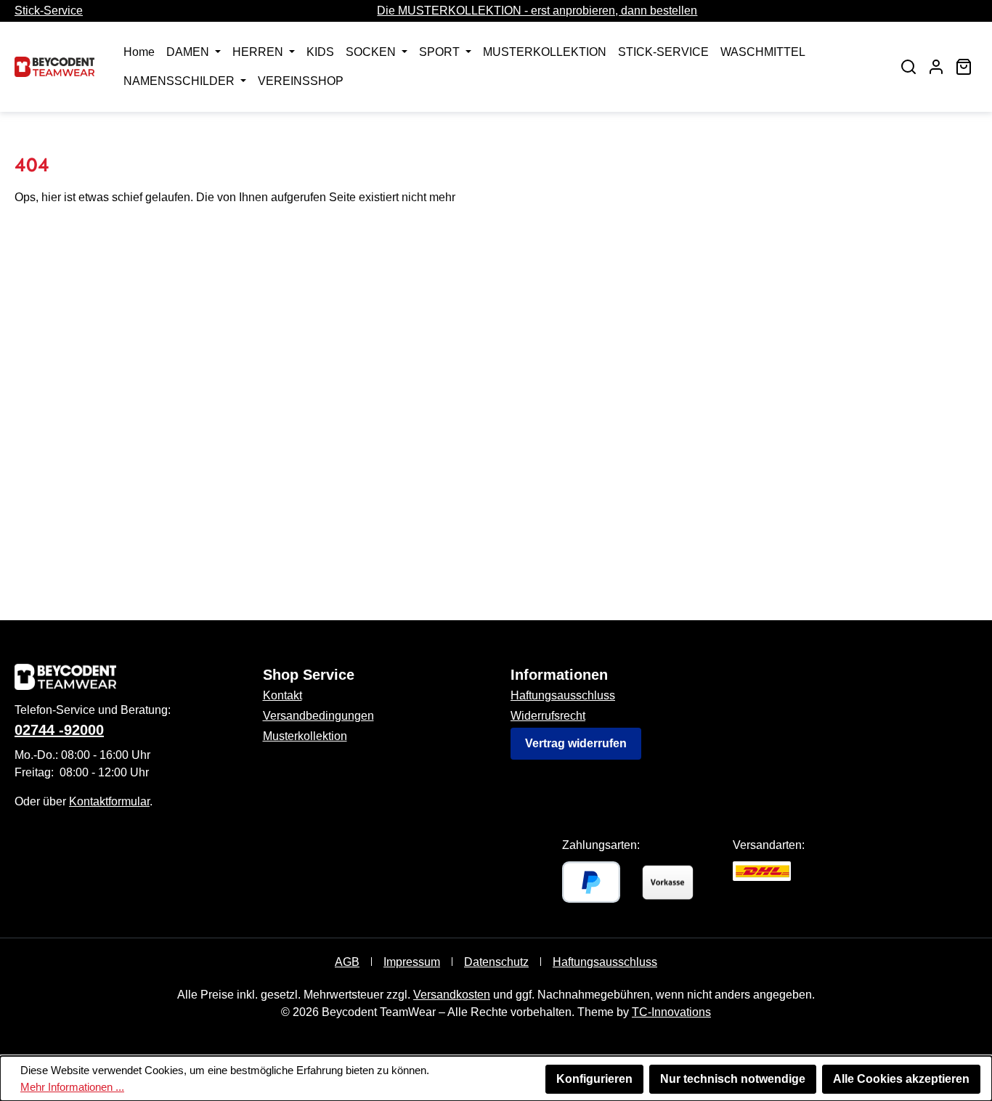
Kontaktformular (109, 801)
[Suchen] (908, 67)
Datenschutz (496, 962)
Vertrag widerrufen (576, 743)
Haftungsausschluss (563, 695)
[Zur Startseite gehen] (54, 67)
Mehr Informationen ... (72, 1087)
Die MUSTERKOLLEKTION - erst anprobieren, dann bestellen (537, 10)
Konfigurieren (594, 1079)
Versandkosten (451, 994)
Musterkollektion (305, 736)
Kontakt (282, 695)
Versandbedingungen (318, 716)
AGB (347, 962)
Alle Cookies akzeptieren (901, 1079)
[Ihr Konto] (936, 67)
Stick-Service (49, 10)
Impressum (411, 962)
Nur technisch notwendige (732, 1079)
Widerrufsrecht (548, 716)
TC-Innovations (671, 1012)
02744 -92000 (59, 730)
